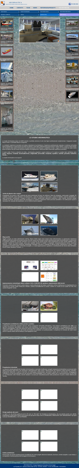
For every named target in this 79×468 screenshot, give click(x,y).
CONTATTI (20, 7)
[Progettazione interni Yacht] (48, 191)
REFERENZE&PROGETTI (47, 7)
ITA (72, 4)
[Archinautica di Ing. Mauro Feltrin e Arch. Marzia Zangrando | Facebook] (70, 4)
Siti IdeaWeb (62, 466)
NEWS (35, 7)
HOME (11, 7)
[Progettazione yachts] (48, 180)
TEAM (28, 7)
